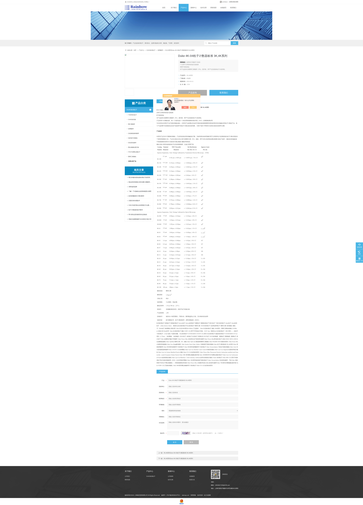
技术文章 (204, 7)
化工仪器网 (207, 495)
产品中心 (184, 7)
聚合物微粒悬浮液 (133, 147)
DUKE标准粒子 (151, 50)
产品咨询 (192, 93)
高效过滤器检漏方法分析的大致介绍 (140, 219)
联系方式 (192, 479)
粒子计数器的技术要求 (136, 210)
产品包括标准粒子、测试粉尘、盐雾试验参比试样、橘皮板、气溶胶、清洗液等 (156, 43)
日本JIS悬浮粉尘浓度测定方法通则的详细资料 (140, 205)
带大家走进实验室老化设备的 (138, 214)
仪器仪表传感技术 (134, 200)
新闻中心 (194, 7)
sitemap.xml (185, 495)
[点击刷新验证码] (185, 433)
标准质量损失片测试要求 (136, 196)
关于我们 (174, 7)
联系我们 (233, 7)
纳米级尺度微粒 (133, 138)
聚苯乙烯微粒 (132, 156)
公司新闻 (170, 476)
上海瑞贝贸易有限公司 (139, 2)
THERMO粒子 (132, 115)
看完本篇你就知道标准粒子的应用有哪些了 (140, 177)
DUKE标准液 (132, 119)
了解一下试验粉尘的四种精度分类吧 (140, 191)
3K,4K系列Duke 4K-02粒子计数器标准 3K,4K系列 (178, 453)
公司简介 (127, 476)
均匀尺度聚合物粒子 (134, 152)
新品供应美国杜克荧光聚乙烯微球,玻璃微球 (140, 182)
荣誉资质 (213, 7)
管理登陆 (193, 495)
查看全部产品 (132, 161)
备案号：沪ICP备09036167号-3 (170, 495)
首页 (163, 7)
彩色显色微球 (132, 142)
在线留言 (223, 7)
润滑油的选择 (133, 186)
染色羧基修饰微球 (133, 133)
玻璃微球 (160, 50)
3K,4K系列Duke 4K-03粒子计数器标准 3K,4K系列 (178, 458)
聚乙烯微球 (131, 124)
